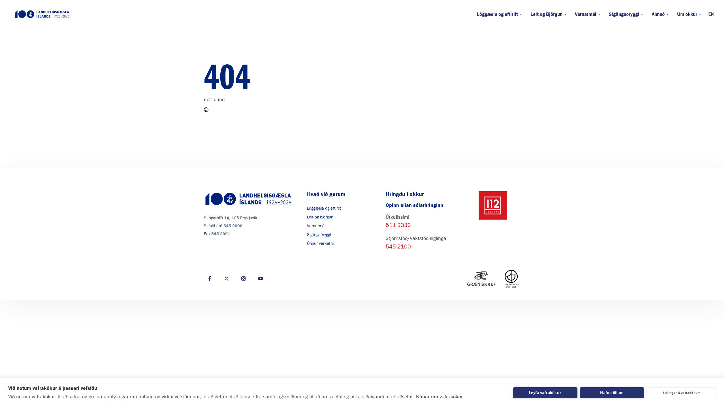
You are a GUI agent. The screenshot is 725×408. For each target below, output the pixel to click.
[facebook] (209, 278)
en (711, 14)
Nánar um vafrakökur (439, 397)
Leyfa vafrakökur (545, 392)
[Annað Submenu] (669, 14)
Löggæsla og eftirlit (497, 14)
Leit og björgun (320, 217)
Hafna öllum (612, 392)
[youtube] (260, 278)
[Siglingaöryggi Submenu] (643, 14)
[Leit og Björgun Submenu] (566, 14)
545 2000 (232, 225)
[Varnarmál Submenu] (600, 14)
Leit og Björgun (546, 14)
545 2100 (398, 246)
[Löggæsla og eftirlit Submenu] (522, 14)
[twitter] (226, 278)
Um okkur (687, 14)
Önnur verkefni (320, 243)
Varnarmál (585, 14)
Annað (658, 14)
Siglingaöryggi (624, 14)
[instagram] (243, 278)
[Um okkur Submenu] (701, 14)
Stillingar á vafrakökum (682, 392)
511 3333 (398, 225)
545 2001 (220, 233)
